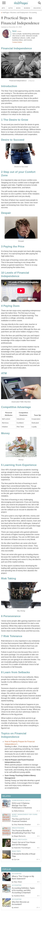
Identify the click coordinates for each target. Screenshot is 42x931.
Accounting (17, 874)
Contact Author (17, 42)
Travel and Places (19, 839)
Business (27, 8)
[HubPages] (21, 3)
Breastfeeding (18, 828)
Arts (3, 8)
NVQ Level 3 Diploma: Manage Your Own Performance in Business (22, 805)
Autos (10, 8)
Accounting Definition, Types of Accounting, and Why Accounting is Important (23, 890)
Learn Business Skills (21, 800)
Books (18, 8)
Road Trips (16, 851)
